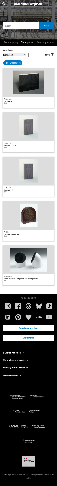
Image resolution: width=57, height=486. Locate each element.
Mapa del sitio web (18, 475)
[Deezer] (28, 318)
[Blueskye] (39, 307)
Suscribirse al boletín (28, 328)
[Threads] (28, 307)
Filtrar (48, 54)
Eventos (11, 42)
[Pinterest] (18, 318)
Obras (27, 42)
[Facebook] (18, 307)
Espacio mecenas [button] (11, 375)
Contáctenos (28, 337)
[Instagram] (8, 307)
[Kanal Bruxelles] (20, 428)
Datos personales (37, 475)
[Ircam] (38, 398)
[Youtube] (49, 318)
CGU (28, 475)
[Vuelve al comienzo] (50, 479)
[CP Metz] (21, 413)
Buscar (47, 25)
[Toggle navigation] (52, 4)
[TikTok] (49, 307)
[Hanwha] (28, 443)
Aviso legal (7, 475)
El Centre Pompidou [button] (12, 352)
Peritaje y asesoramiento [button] (14, 367)
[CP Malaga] (36, 413)
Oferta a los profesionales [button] (14, 360)
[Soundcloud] (39, 318)
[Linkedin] (8, 318)
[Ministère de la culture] (28, 461)
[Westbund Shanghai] (40, 428)
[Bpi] (20, 398)
